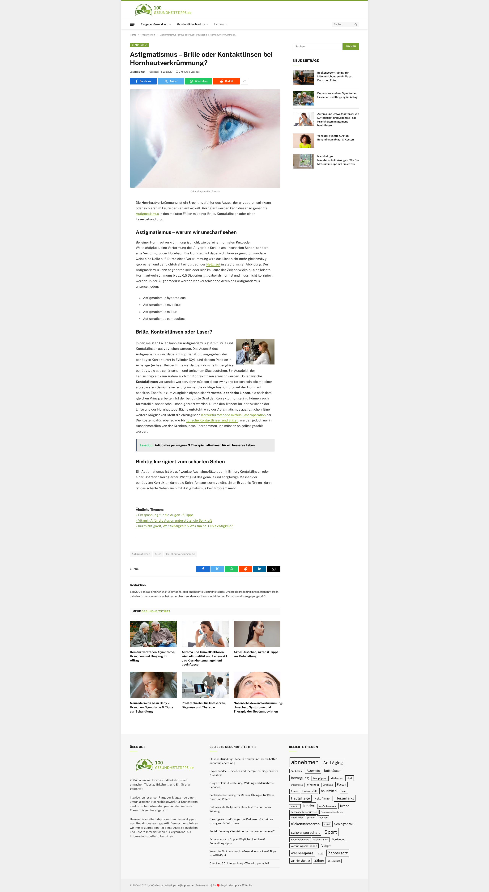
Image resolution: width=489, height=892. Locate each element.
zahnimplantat (300, 860)
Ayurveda (313, 771)
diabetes (337, 778)
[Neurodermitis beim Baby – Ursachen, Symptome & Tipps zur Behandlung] (153, 685)
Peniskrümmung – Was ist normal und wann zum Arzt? (242, 831)
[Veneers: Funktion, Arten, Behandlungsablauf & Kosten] (303, 140)
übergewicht (334, 861)
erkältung (313, 784)
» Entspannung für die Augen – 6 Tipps (164, 515)
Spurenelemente (300, 839)
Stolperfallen (320, 839)
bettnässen (333, 771)
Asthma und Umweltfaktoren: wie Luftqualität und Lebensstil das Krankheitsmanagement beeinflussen (204, 658)
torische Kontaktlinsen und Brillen (212, 420)
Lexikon (219, 24)
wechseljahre (302, 853)
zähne (319, 861)
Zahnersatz (338, 853)
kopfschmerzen (327, 806)
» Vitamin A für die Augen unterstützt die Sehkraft (174, 520)
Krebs (344, 806)
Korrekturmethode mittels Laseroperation (233, 415)
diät (349, 778)
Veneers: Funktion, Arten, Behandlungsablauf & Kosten (335, 137)
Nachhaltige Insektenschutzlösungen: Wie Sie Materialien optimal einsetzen (338, 160)
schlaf (327, 824)
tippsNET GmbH (243, 885)
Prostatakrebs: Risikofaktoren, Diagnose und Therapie (204, 705)
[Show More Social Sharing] (244, 81)
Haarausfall (309, 791)
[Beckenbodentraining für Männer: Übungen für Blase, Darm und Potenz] (303, 77)
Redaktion (139, 72)
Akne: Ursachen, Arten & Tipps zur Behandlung (256, 654)
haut (344, 791)
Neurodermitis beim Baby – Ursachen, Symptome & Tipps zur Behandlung (151, 707)
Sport (330, 832)
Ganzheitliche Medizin (191, 24)
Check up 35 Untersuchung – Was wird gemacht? (239, 863)
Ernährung (328, 785)
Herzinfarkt (344, 798)
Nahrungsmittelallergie (332, 812)
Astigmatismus (147, 214)
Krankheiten (139, 45)
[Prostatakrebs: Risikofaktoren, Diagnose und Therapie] (205, 685)
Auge (158, 554)
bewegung (300, 778)
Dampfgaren (320, 778)
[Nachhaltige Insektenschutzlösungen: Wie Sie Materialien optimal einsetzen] (303, 161)
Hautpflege (300, 798)
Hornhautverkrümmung (180, 554)
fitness (294, 791)
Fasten (341, 784)
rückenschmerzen (305, 824)
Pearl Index (297, 817)
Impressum (187, 885)
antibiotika (297, 770)
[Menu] (132, 24)
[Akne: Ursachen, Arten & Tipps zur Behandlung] (257, 634)
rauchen (323, 817)
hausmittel (329, 791)
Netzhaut (213, 264)
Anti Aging (333, 762)
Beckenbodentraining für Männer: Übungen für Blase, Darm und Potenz (334, 76)
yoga (321, 853)
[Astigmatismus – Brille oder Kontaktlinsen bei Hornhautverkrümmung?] (205, 138)
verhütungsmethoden (304, 845)
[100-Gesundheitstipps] (163, 9)
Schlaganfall (344, 824)
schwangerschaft (305, 832)
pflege (311, 817)
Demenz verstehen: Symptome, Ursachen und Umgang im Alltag (152, 656)
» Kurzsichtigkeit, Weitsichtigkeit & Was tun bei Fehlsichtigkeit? (184, 526)
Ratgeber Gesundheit (154, 24)
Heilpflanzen (322, 798)
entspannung (297, 785)
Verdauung (338, 839)
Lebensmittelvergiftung (304, 812)
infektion (295, 806)
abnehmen (305, 762)
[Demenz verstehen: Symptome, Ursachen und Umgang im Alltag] (153, 634)
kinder (308, 806)
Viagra (326, 846)
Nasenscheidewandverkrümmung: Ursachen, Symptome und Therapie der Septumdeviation (257, 707)
